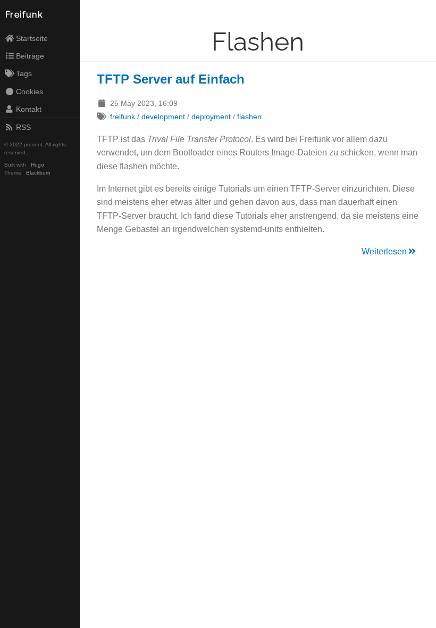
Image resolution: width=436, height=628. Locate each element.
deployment (211, 116)
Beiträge (30, 56)
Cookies (29, 91)
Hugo (37, 165)
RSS (23, 127)
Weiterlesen (384, 251)
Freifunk (24, 15)
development (163, 116)
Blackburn (38, 173)
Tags (24, 73)
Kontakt (28, 109)
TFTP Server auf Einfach (171, 79)
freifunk (122, 116)
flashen (249, 116)
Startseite (32, 38)
